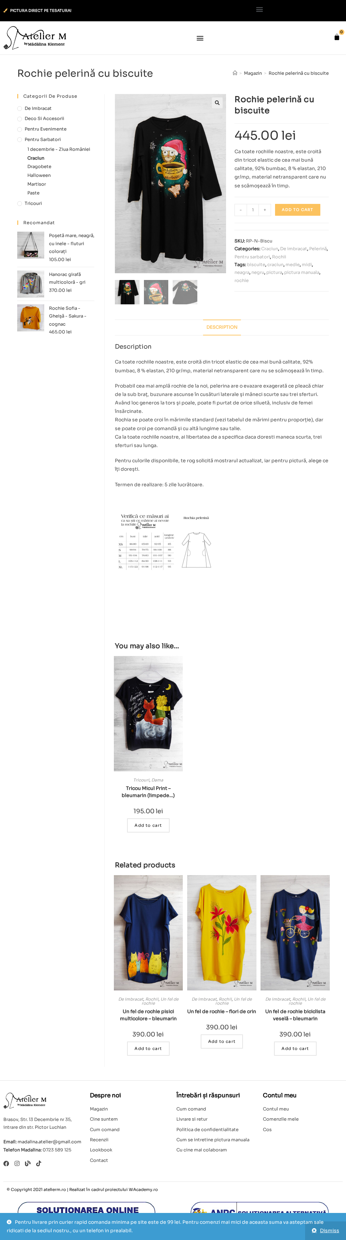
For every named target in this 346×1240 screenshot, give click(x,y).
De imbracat (293, 249)
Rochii (279, 257)
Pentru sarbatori (252, 257)
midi (307, 264)
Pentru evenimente (46, 129)
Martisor (36, 184)
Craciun (269, 249)
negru (257, 272)
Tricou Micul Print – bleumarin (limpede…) (148, 791)
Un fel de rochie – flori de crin (221, 1011)
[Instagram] (17, 1163)
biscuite (256, 264)
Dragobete (39, 166)
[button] (259, 9)
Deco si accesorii (44, 118)
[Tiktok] (39, 1163)
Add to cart (297, 209)
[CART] (336, 37)
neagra (241, 272)
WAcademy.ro (143, 1189)
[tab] (222, 327)
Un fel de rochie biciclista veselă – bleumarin (295, 1015)
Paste (33, 193)
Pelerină (318, 249)
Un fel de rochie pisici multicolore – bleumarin (148, 1015)
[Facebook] (6, 1163)
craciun (275, 264)
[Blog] (28, 1163)
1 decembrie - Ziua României (58, 149)
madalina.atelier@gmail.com (49, 1142)
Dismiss (329, 1230)
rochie (241, 280)
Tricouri (141, 779)
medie (293, 264)
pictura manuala (301, 272)
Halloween (39, 175)
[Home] (235, 73)
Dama (157, 779)
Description (222, 327)
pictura (274, 272)
